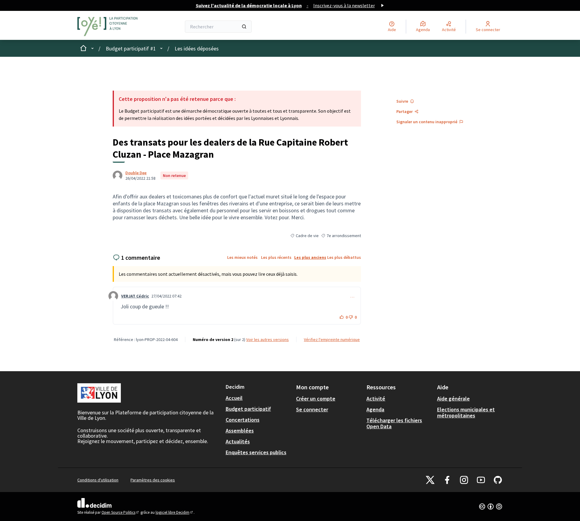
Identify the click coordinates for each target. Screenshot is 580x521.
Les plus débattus (344, 257)
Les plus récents (276, 257)
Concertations (242, 419)
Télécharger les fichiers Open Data (394, 423)
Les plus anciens (310, 257)
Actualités (238, 441)
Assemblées (240, 430)
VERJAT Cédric (135, 296)
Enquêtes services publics (256, 452)
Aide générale (453, 398)
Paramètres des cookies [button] (152, 480)
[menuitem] (258, 398)
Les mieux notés (242, 257)
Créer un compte (315, 398)
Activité (375, 398)
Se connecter (312, 409)
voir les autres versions (267, 339)
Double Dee (136, 172)
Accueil (234, 397)
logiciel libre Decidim (175, 512)
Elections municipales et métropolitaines (466, 412)
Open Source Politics (121, 512)
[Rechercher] (244, 26)
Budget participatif (248, 408)
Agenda (375, 409)
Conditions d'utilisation (97, 480)
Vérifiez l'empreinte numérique (332, 339)
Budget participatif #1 (131, 48)
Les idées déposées (197, 48)
